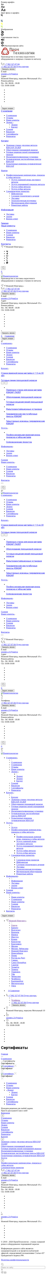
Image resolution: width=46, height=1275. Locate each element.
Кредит (14, 127)
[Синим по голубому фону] (2, 21)
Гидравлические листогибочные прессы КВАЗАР (22, 1153)
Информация (7, 210)
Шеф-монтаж (17, 194)
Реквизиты (11, 136)
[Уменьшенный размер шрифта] (2, 4)
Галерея (9, 129)
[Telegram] (7, 253)
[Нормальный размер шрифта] (2, 7)
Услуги (4, 170)
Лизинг (9, 122)
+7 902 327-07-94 (12, 64)
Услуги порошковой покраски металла (28, 184)
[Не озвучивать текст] (2, 43)
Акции (9, 216)
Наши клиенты (12, 120)
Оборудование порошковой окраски (22, 150)
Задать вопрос (7, 108)
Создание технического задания (25, 196)
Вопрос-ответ (12, 219)
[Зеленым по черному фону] (2, 27)
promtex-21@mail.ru (9, 74)
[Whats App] (7, 263)
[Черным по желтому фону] (2, 24)
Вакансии (10, 132)
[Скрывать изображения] (2, 35)
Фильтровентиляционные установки (22, 157)
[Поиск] (3, 268)
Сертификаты (12, 134)
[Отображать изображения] (2, 32)
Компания (5, 1113)
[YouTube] (7, 256)
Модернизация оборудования (24, 203)
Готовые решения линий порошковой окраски (21, 1149)
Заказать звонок (8, 69)
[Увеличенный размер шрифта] (3, 10)
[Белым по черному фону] (2, 18)
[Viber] (7, 258)
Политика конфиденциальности (15, 1260)
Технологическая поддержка (23, 201)
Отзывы (9, 118)
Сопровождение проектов (17, 191)
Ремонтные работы (19, 205)
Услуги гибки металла (21, 187)
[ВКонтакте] (7, 251)
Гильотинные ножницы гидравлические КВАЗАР (23, 1155)
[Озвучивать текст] (2, 40)
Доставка (15, 198)
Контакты (6, 244)
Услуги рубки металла (21, 189)
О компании (6, 111)
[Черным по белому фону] (2, 16)
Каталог (5, 141)
